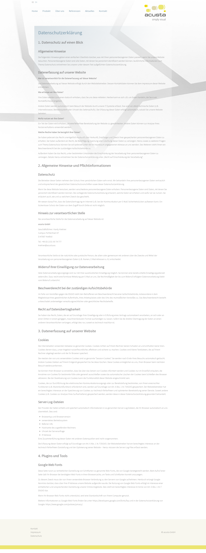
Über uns (59, 11)
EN (36, 2)
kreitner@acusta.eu (47, 245)
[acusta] (155, 20)
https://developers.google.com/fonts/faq (111, 500)
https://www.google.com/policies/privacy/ (64, 504)
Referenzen (74, 11)
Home (35, 11)
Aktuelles (89, 11)
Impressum (36, 532)
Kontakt (103, 11)
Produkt (46, 11)
